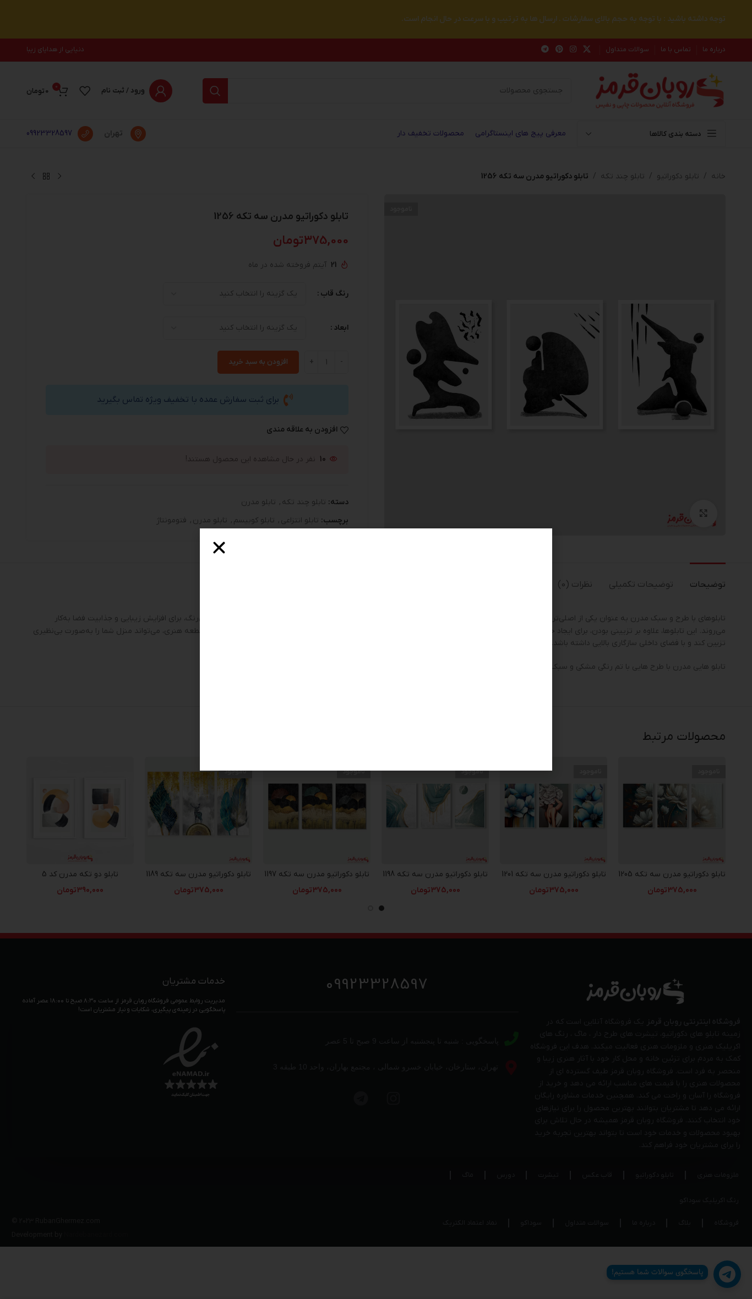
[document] (376, 649)
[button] (219, 547)
